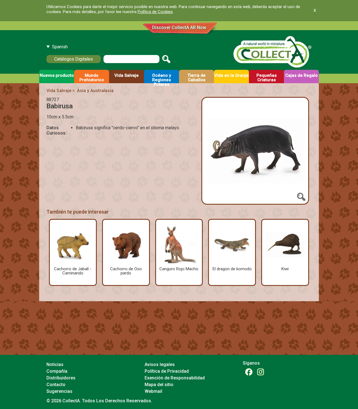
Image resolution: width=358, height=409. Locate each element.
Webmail (153, 391)
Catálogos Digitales (73, 59)
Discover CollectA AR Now (179, 27)
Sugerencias (59, 391)
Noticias (54, 364)
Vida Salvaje (58, 90)
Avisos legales (160, 364)
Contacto (55, 384)
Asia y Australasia (95, 90)
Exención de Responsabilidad (175, 378)
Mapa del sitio (159, 384)
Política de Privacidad (167, 371)
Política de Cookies (155, 11)
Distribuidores (61, 378)
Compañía (56, 371)
